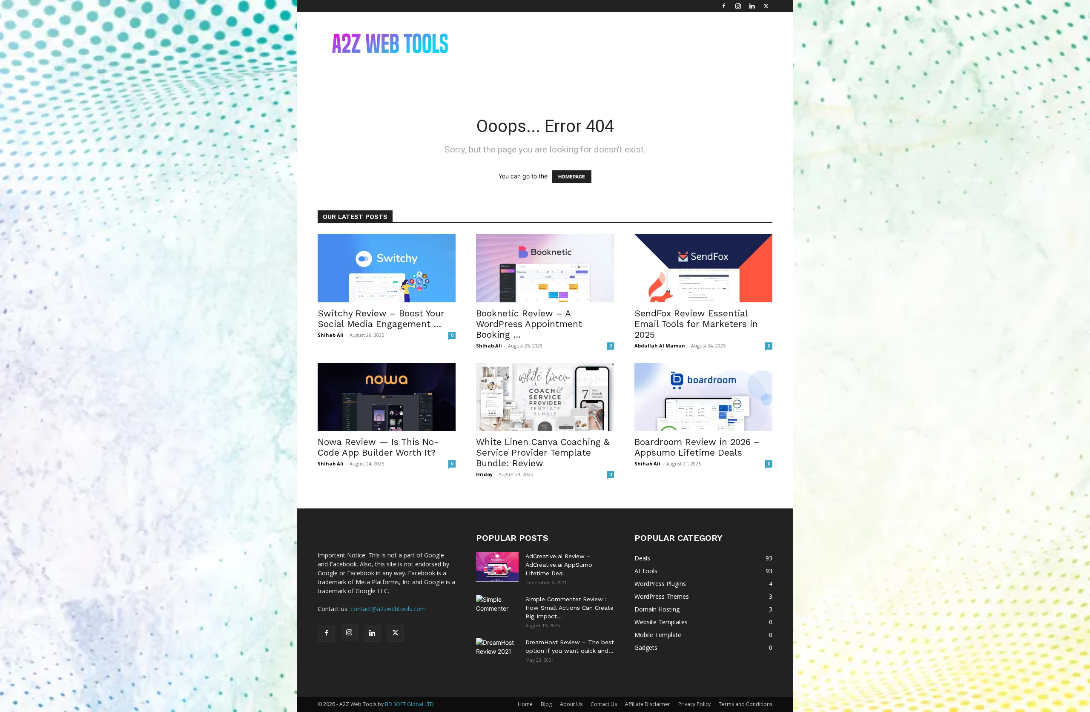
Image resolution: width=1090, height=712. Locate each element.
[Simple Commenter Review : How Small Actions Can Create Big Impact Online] (497, 610)
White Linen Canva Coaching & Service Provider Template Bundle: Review (542, 452)
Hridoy (484, 474)
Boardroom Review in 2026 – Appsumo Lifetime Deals (697, 447)
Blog (546, 704)
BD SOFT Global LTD (409, 704)
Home (525, 704)
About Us (571, 704)
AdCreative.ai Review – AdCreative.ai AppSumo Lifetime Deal (558, 565)
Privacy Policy (694, 704)
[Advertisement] (617, 43)
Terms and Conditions (745, 704)
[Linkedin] (752, 6)
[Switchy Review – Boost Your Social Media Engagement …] (387, 268)
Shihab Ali (331, 335)
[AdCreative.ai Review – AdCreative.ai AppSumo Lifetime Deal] (497, 567)
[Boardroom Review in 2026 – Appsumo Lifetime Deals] (703, 397)
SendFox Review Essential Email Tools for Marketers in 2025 (696, 324)
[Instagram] (737, 6)
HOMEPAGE (571, 177)
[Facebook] (723, 6)
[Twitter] (766, 6)
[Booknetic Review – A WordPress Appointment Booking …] (545, 268)
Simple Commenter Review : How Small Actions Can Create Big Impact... (569, 608)
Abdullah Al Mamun (659, 345)
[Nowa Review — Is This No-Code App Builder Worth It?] (387, 397)
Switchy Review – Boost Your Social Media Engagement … (381, 318)
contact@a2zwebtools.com (388, 609)
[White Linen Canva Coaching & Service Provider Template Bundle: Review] (545, 397)
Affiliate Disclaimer (647, 704)
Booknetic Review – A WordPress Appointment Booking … (529, 324)
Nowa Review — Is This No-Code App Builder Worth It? (378, 447)
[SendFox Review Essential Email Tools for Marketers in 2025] (703, 268)
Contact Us (604, 704)
